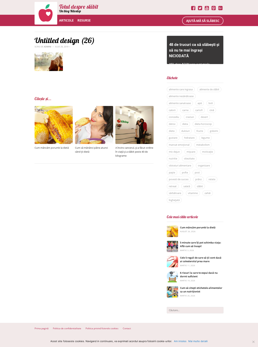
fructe (199, 131)
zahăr (208, 193)
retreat (173, 186)
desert (204, 117)
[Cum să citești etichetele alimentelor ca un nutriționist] (172, 288)
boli (211, 103)
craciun (190, 117)
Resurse (84, 20)
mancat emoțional (179, 144)
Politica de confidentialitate (67, 328)
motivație (207, 151)
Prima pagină (42, 328)
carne (185, 110)
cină (211, 110)
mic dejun (174, 151)
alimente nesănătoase (181, 96)
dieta (185, 124)
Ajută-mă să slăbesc (202, 21)
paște (172, 172)
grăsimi (214, 131)
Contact (127, 328)
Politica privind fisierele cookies (102, 328)
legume (205, 137)
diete (172, 131)
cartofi (199, 110)
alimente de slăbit (209, 89)
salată (186, 186)
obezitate (189, 158)
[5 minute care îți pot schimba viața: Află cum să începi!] (172, 243)
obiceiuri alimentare (180, 165)
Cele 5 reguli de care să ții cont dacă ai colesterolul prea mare (200, 259)
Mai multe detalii (198, 341)
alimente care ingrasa (181, 89)
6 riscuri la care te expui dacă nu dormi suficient (199, 274)
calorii (172, 110)
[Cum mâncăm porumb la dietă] (54, 108)
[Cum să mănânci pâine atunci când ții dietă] (94, 108)
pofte (185, 172)
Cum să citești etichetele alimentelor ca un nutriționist (201, 289)
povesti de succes (178, 179)
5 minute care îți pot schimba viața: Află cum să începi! (200, 244)
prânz (198, 179)
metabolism (203, 144)
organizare (204, 165)
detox (172, 124)
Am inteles (180, 341)
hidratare (189, 137)
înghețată (174, 200)
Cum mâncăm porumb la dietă (52, 147)
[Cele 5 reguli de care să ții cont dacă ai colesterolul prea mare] (172, 258)
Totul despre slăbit (78, 6)
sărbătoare (175, 193)
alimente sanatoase (180, 103)
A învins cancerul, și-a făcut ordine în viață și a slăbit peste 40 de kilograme (134, 151)
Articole (66, 20)
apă (200, 103)
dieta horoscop (203, 124)
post (197, 172)
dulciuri (185, 131)
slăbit (200, 186)
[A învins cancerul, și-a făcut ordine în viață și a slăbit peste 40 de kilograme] (134, 108)
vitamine (193, 193)
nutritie (173, 158)
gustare (173, 137)
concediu (174, 117)
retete (212, 179)
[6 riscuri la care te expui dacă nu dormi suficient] (172, 273)
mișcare (191, 151)
